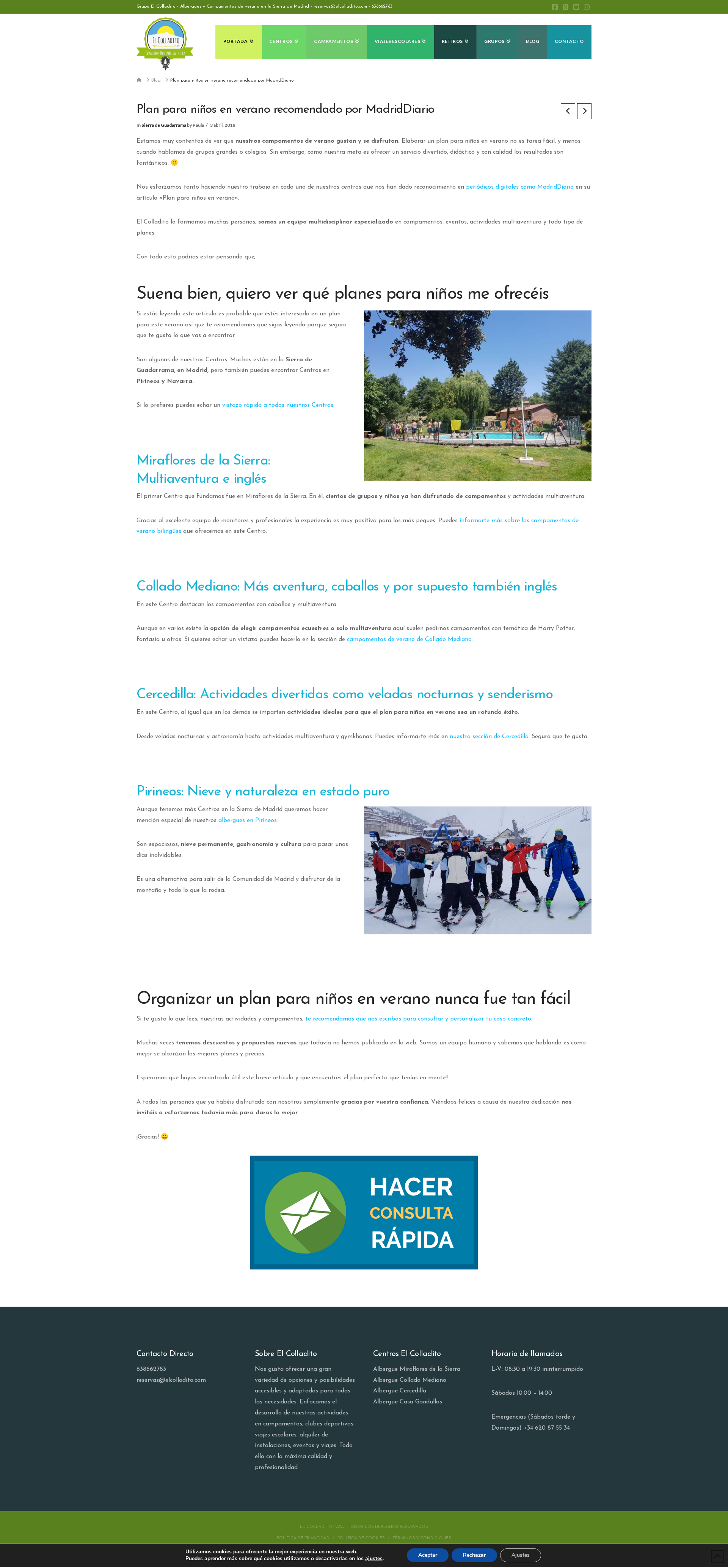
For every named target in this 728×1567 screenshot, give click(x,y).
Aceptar (427, 1555)
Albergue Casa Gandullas (407, 1402)
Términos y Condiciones (421, 1538)
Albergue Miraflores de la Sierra (416, 1369)
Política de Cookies (361, 1538)
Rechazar (474, 1555)
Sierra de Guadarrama (163, 125)
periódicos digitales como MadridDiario (520, 187)
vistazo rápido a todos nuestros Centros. (278, 405)
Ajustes (520, 1555)
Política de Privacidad (303, 1538)
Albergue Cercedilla (399, 1391)
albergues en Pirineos (247, 820)
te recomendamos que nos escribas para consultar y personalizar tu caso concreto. (418, 1019)
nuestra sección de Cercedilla (489, 737)
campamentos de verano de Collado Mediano (409, 639)
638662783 (382, 6)
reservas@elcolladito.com (171, 1380)
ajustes (374, 1558)
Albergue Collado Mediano (409, 1380)
